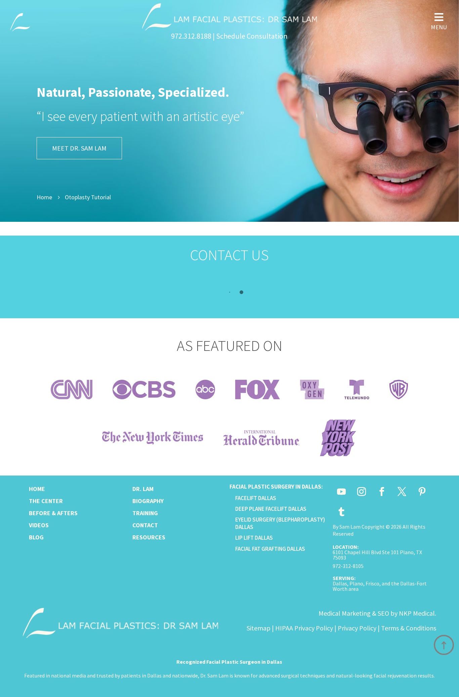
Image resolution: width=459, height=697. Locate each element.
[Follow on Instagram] (361, 491)
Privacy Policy (357, 628)
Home (37, 489)
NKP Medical (417, 613)
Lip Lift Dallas (254, 537)
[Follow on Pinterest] (422, 491)
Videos (39, 525)
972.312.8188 (191, 36)
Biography (148, 501)
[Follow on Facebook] (381, 491)
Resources (148, 537)
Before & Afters (53, 513)
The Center (46, 501)
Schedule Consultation (252, 36)
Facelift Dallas (255, 498)
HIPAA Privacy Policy (304, 628)
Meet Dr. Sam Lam (79, 148)
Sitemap (258, 628)
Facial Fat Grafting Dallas (270, 548)
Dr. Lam (143, 489)
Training (145, 513)
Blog (36, 537)
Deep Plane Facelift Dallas (270, 508)
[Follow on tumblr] (341, 512)
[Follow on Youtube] (341, 491)
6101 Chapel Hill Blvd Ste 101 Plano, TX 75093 (377, 555)
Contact (145, 525)
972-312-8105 (348, 566)
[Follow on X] (402, 491)
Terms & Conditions (408, 628)
